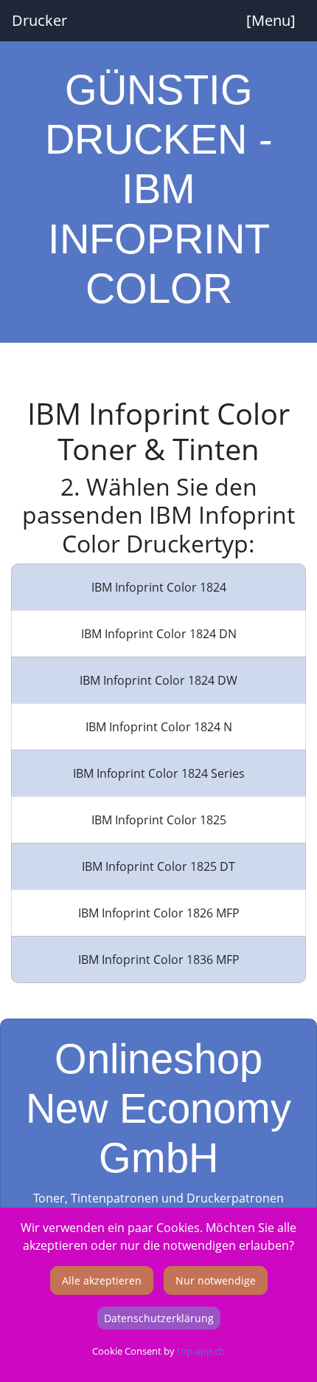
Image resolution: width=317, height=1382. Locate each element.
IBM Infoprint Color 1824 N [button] (159, 727)
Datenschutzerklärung (159, 1318)
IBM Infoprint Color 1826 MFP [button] (159, 913)
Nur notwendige (215, 1280)
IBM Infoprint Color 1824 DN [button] (159, 634)
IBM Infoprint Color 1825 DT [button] (158, 866)
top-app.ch (201, 1351)
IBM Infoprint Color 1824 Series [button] (159, 773)
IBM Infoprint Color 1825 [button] (158, 820)
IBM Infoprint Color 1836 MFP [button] (159, 959)
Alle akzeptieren (102, 1280)
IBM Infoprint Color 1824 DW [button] (158, 680)
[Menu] (271, 20)
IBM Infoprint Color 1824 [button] (158, 587)
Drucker (39, 20)
